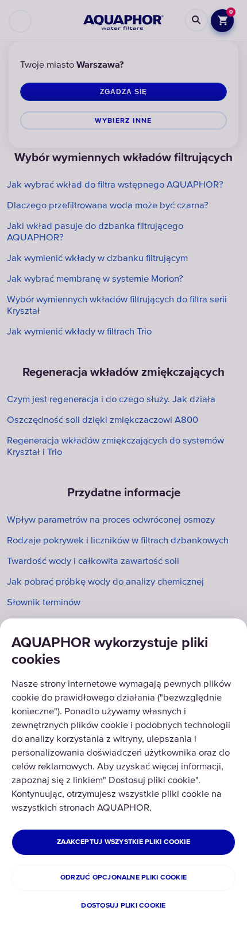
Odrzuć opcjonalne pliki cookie (123, 877)
